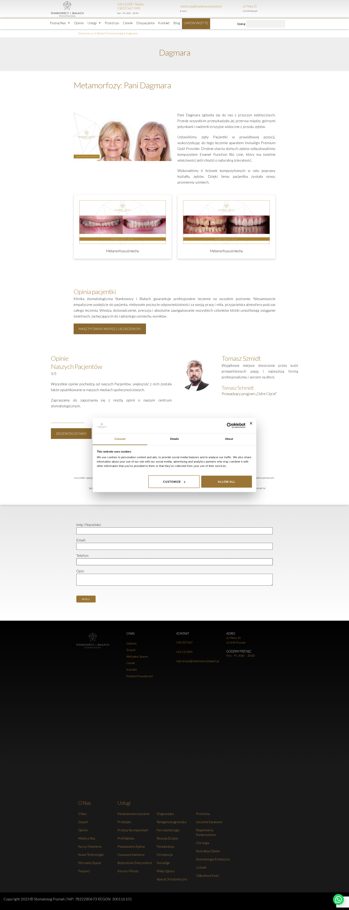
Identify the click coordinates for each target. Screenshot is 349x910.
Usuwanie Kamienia (130, 855)
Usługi (92, 23)
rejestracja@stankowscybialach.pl (201, 6)
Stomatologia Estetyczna (213, 859)
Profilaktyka (125, 838)
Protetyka (124, 822)
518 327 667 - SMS (128, 8)
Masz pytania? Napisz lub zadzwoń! (110, 329)
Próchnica (203, 814)
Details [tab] (174, 438)
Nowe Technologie (91, 855)
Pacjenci (84, 871)
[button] (338, 899)
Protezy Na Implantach (132, 830)
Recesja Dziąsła (167, 838)
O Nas (82, 814)
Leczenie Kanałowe (209, 822)
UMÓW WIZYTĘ (196, 23)
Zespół (130, 650)
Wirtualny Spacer (137, 656)
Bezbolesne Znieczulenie (134, 863)
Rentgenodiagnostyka (171, 822)
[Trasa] (241, 9)
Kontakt (164, 23)
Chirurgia (202, 843)
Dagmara (132, 33)
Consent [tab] (120, 438)
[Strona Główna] (92, 641)
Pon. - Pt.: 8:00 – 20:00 (240, 655)
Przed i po (112, 23)
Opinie (79, 23)
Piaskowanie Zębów (131, 846)
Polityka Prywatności (139, 676)
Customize (172, 481)
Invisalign (163, 863)
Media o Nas (86, 838)
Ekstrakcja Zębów (208, 851)
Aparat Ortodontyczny (172, 879)
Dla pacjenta (145, 23)
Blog (176, 23)
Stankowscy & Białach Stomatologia (100, 33)
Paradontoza (165, 846)
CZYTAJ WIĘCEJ (67, 418)
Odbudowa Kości (207, 875)
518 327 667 (184, 642)
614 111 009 (184, 651)
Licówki (201, 867)
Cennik (128, 23)
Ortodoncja (165, 855)
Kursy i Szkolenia (89, 846)
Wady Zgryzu (165, 871)
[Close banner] (251, 425)
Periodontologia (168, 830)
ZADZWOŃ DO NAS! (71, 433)
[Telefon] (115, 9)
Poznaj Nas (58, 23)
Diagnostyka (165, 814)
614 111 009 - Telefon (130, 4)
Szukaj (241, 23)
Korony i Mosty (128, 871)
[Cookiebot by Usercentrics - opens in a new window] (229, 425)
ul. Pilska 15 (250, 6)
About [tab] (229, 438)
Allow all (226, 481)
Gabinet (131, 643)
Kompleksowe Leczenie (133, 814)
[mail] (178, 9)
